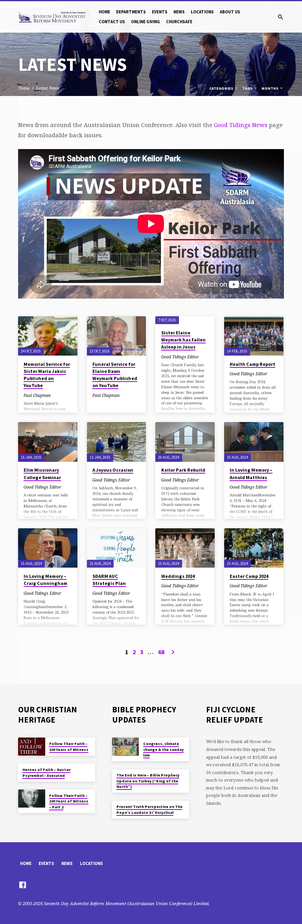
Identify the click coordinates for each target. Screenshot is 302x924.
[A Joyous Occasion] (116, 441)
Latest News (47, 88)
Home (104, 12)
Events (160, 12)
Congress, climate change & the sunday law (163, 749)
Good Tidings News (240, 125)
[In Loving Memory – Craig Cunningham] (47, 548)
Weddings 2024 (178, 576)
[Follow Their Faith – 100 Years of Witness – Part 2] (31, 798)
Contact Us (112, 21)
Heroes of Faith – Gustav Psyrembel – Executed (46, 772)
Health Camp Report (252, 364)
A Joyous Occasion (112, 470)
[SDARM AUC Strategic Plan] (116, 548)
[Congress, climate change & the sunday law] (125, 747)
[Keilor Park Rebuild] (185, 441)
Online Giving (145, 21)
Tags (247, 88)
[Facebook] (22, 884)
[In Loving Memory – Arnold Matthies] (254, 441)
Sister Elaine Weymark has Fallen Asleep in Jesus (183, 340)
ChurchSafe (179, 21)
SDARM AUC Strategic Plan (109, 579)
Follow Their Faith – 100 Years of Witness (68, 746)
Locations (202, 12)
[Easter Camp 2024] (254, 548)
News (179, 12)
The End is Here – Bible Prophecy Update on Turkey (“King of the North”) (147, 781)
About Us (230, 12)
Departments (131, 12)
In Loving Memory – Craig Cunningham (45, 579)
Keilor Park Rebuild (183, 470)
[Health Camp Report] (254, 336)
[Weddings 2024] (185, 548)
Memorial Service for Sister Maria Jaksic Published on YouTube (47, 375)
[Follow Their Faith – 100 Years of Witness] (31, 747)
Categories (221, 88)
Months (270, 88)
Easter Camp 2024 (249, 576)
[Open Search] (280, 17)
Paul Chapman (37, 395)
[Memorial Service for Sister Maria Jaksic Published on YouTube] (47, 336)
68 (161, 652)
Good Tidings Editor (180, 357)
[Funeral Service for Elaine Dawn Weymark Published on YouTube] (116, 336)
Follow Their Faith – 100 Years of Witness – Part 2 (68, 801)
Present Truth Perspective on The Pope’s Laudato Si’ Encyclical (149, 809)
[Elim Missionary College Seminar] (47, 441)
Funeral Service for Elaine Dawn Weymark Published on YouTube (114, 375)
